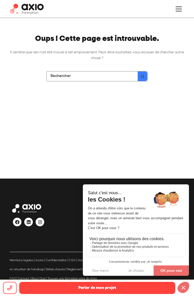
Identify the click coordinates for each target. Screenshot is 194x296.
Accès (39, 260)
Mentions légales (21, 260)
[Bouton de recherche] (142, 76)
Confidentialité (56, 260)
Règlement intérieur (81, 269)
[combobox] (92, 76)
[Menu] (179, 9)
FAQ (13, 278)
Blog (34, 278)
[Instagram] (40, 222)
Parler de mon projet (97, 288)
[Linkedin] (28, 222)
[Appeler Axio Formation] (10, 288)
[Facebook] (17, 222)
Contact (23, 278)
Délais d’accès (55, 269)
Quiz (42, 278)
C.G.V (72, 260)
